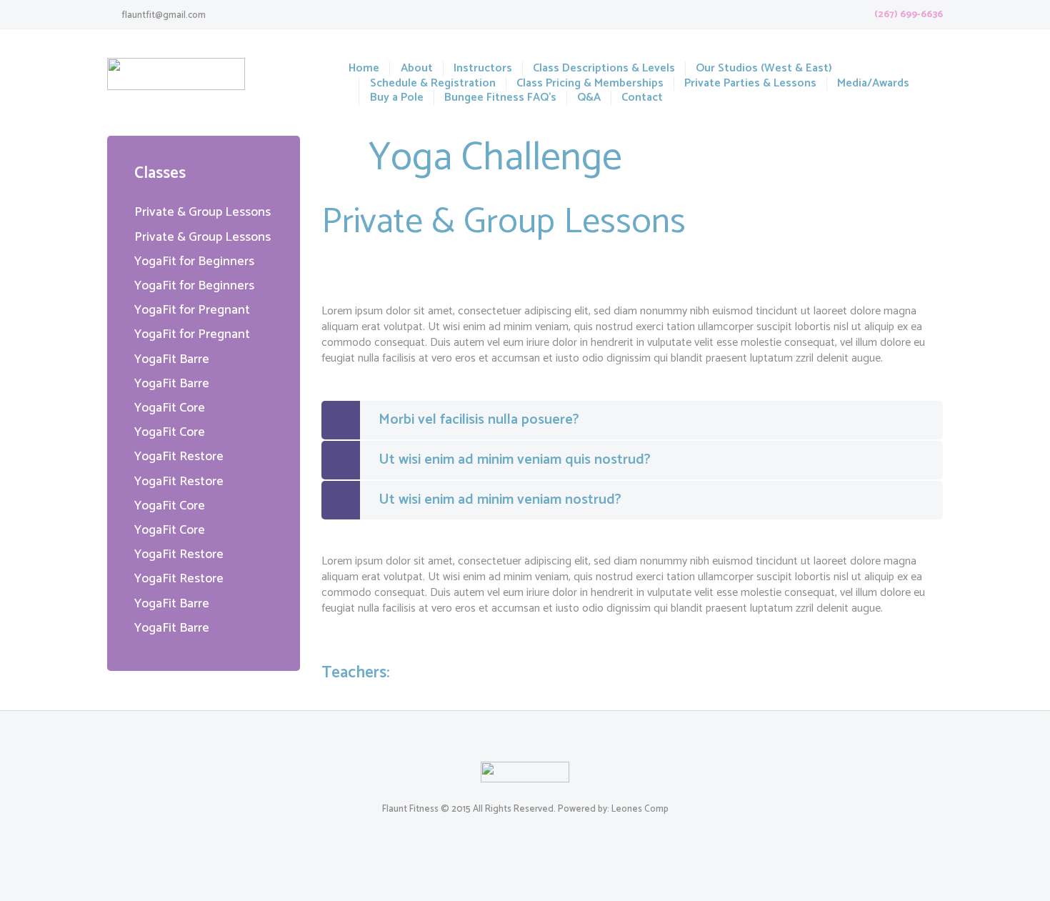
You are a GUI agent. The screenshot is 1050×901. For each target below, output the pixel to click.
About (416, 68)
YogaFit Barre (171, 359)
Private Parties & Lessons (750, 83)
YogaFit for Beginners (194, 261)
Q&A (589, 98)
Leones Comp (640, 809)
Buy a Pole (396, 98)
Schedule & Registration (432, 83)
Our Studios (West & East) (764, 68)
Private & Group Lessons (202, 212)
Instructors (483, 68)
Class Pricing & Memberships (590, 83)
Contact (642, 98)
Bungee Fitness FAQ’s (500, 98)
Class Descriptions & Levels (604, 68)
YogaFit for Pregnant (192, 310)
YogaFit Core (169, 408)
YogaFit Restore (179, 456)
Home (364, 68)
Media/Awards (873, 83)
